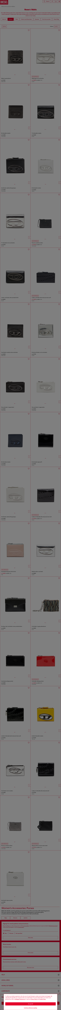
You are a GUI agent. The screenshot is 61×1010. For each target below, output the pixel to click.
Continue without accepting (30, 1007)
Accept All (30, 1003)
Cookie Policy (42, 999)
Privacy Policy (34, 999)
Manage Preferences (20, 999)
